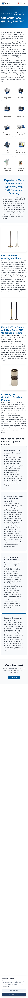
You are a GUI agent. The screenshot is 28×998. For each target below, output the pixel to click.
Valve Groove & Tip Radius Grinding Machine (7, 98)
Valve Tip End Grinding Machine (21, 98)
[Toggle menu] (24, 3)
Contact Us (14, 677)
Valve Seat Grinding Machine (7, 115)
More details (5, 986)
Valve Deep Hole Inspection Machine (7, 169)
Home (3, 13)
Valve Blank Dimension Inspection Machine (21, 169)
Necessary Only (14, 990)
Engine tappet (15, 350)
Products (9, 13)
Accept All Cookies (14, 994)
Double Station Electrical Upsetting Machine (7, 151)
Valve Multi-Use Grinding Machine (21, 115)
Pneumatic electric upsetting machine (20, 151)
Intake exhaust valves (13, 285)
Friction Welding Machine (21, 133)
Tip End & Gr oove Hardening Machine (7, 133)
